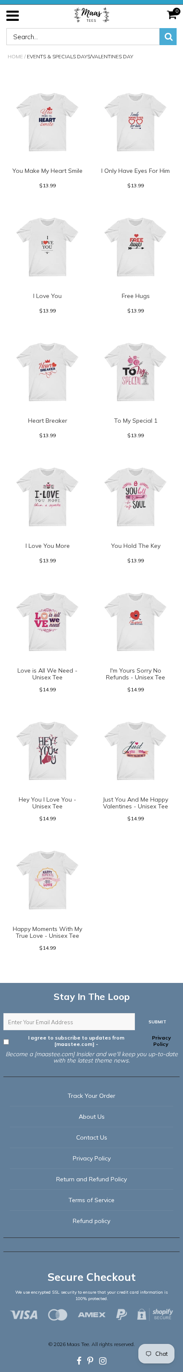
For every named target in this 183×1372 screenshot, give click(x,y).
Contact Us (91, 1137)
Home (15, 56)
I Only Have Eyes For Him (135, 171)
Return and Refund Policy (91, 1179)
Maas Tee (78, 1344)
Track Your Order (91, 1096)
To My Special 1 (135, 420)
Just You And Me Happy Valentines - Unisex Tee (135, 803)
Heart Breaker (47, 420)
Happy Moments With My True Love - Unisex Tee (47, 932)
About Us (92, 1116)
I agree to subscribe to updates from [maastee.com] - (99, 1040)
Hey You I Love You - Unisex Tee (47, 803)
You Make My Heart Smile (47, 171)
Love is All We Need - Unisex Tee (47, 674)
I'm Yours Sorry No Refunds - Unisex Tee (135, 674)
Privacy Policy (161, 1040)
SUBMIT (157, 1022)
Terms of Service (91, 1200)
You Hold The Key (135, 546)
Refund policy (91, 1221)
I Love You (47, 296)
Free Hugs (136, 296)
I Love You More (48, 546)
